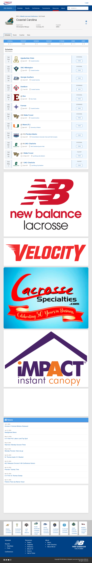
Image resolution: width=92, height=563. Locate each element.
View (79, 89)
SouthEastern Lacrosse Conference (56, 530)
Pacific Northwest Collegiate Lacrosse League (36, 530)
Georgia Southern (27, 77)
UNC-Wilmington (27, 68)
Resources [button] (56, 8)
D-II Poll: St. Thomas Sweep (13, 476)
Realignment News (11, 432)
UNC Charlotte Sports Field (37, 146)
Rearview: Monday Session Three (15, 445)
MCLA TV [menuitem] (30, 549)
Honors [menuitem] (29, 551)
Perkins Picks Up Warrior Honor (15, 482)
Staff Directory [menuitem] (52, 544)
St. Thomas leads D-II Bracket (14, 457)
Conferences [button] (36, 8)
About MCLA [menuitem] (51, 547)
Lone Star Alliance (27, 530)
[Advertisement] (46, 402)
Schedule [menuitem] (20, 8)
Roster (15, 35)
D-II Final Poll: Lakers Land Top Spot (16, 438)
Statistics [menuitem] (30, 547)
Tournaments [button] (46, 8)
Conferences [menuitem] (9, 552)
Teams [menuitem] (29, 542)
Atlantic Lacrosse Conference (29, 16)
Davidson (24, 87)
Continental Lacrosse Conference (18, 530)
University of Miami (36, 127)
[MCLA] (8, 3)
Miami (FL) (26, 125)
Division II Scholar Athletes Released (16, 426)
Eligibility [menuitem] (30, 544)
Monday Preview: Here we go (14, 451)
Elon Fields (33, 99)
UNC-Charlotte (30, 144)
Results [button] (27, 8)
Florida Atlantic (31, 134)
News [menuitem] (49, 542)
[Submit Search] (69, 8)
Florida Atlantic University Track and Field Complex (44, 137)
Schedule (7, 35)
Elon (24, 96)
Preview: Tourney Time (12, 469)
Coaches (21, 35)
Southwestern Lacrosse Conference (66, 530)
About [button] (63, 8)
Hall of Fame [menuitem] (31, 553)
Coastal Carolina (35, 61)
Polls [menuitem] (8, 548)
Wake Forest (28, 115)
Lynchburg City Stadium (39, 156)
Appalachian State (27, 58)
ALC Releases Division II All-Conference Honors (20, 463)
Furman (23, 106)
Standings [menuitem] (10, 546)
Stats (28, 35)
